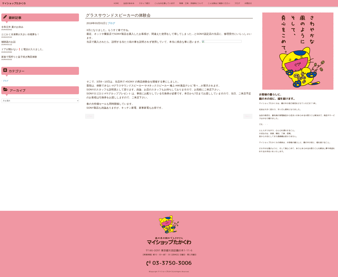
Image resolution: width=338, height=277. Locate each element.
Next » (247, 116)
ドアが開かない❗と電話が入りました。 (23, 49)
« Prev (89, 116)
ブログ (111, 23)
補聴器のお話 (8, 42)
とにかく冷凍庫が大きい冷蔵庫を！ (20, 34)
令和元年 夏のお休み (12, 27)
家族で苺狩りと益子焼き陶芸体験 (19, 57)
